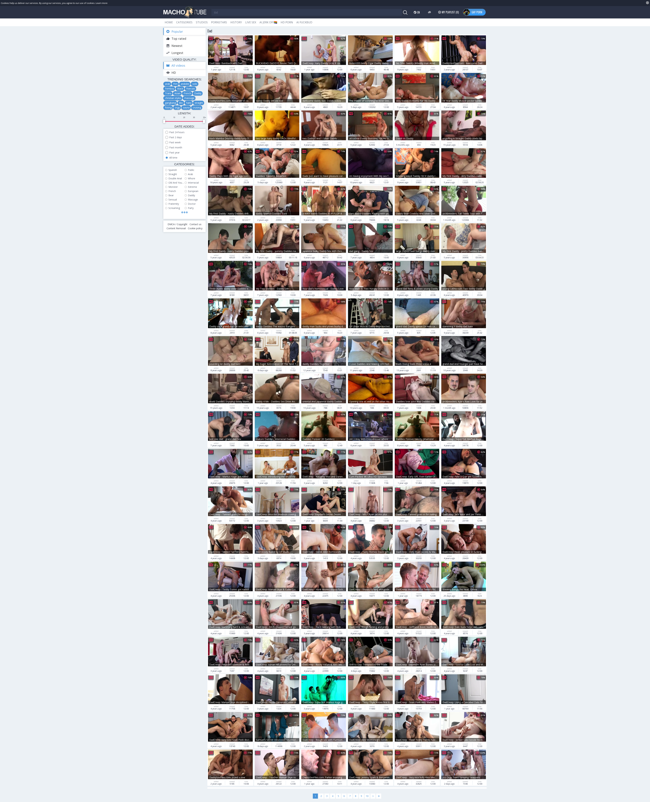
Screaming (174, 208)
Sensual (172, 199)
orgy (177, 107)
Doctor (192, 203)
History (236, 22)
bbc (181, 102)
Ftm (175, 83)
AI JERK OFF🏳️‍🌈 (268, 22)
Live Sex (250, 22)
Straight (172, 174)
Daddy (197, 93)
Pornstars (219, 22)
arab (167, 83)
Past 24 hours (177, 132)
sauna (186, 107)
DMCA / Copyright (177, 224)
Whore (191, 178)
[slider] (164, 121)
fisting (168, 107)
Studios (202, 22)
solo (194, 83)
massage (189, 98)
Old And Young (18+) (176, 182)
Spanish (172, 170)
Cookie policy (195, 228)
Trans (168, 93)
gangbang (170, 102)
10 (367, 796)
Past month (175, 147)
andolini (185, 83)
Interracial (193, 182)
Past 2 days (175, 137)
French (187, 93)
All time (173, 157)
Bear (171, 195)
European (193, 191)
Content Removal (176, 228)
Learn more (101, 3)
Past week (175, 142)
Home (169, 22)
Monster (173, 186)
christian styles (173, 98)
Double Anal (175, 178)
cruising (197, 107)
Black (180, 88)
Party (191, 208)
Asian (177, 93)
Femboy (169, 88)
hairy (188, 102)
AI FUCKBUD (304, 22)
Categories (184, 22)
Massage (193, 199)
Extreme (192, 186)
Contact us (195, 224)
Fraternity (173, 203)
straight (199, 102)
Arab (190, 174)
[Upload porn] (429, 12)
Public (191, 170)
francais (190, 88)
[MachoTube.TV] (184, 12)
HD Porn (287, 22)
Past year (174, 152)
